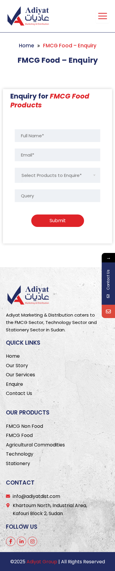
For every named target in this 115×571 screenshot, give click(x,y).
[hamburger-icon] (102, 16)
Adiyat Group (42, 561)
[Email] (108, 311)
